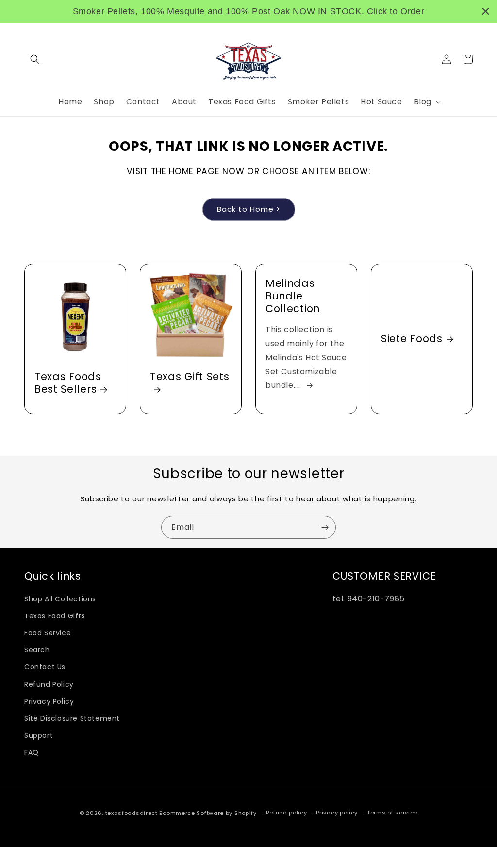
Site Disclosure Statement (72, 718)
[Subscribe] (324, 527)
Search (37, 650)
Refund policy (286, 812)
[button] (35, 59)
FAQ (31, 752)
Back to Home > (249, 209)
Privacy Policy (49, 701)
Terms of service (392, 812)
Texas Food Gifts (54, 616)
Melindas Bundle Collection (292, 296)
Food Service (47, 633)
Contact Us (45, 667)
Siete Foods (412, 338)
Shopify (245, 813)
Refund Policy (49, 684)
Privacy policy (337, 812)
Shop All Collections (60, 599)
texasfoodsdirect (131, 813)
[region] (248, 11)
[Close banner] (485, 11)
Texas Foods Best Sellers (67, 383)
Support (38, 735)
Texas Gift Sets (189, 376)
